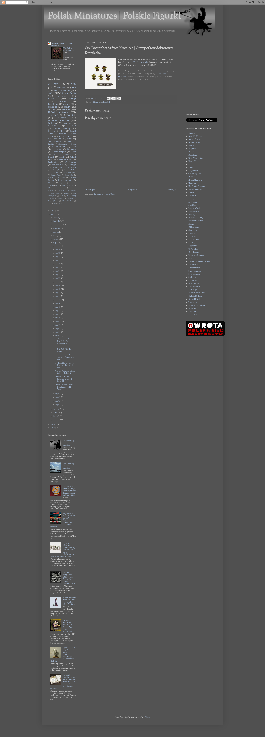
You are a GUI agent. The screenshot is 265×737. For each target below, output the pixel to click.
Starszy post (171, 189)
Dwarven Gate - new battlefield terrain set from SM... (63, 379)
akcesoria (61, 87)
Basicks (69, 139)
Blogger (148, 717)
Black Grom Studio (55, 139)
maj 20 (58, 285)
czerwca (56, 239)
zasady (67, 107)
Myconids (69, 175)
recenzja (72, 98)
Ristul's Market (53, 126)
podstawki (52, 107)
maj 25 (58, 267)
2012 (53, 428)
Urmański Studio (194, 299)
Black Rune (55, 193)
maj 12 (58, 310)
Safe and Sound (194, 268)
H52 (61, 196)
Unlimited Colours (67, 201)
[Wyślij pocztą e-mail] (108, 98)
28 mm (95, 102)
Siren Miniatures (54, 141)
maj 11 (58, 314)
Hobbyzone (57, 149)
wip (73, 83)
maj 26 (58, 264)
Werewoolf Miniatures (58, 120)
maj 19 (58, 289)
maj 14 (58, 303)
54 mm (73, 147)
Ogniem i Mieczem (195, 230)
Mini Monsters (65, 159)
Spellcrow (62, 96)
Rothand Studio (194, 265)
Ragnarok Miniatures (196, 255)
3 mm (73, 144)
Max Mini (192, 205)
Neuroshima (62, 144)
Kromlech (106, 102)
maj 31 (58, 246)
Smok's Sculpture (59, 152)
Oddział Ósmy (193, 227)
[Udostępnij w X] (114, 98)
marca (55, 413)
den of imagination (65, 180)
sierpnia (56, 232)
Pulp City (71, 115)
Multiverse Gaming (59, 147)
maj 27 (58, 260)
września (56, 228)
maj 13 (58, 307)
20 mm (62, 131)
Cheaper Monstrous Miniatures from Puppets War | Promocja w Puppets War (69, 626)
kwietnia (56, 409)
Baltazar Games (57, 165)
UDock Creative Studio (196, 293)
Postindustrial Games (62, 154)
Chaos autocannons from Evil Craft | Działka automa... (64, 349)
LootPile (55, 172)
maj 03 (58, 397)
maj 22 (58, 278)
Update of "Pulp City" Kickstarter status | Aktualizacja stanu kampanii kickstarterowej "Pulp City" (62, 654)
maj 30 (58, 249)
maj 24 (58, 271)
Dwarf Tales (192, 161)
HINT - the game (194, 177)
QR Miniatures (70, 162)
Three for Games (55, 188)
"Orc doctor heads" (140, 62)
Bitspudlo (51, 131)
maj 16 (58, 296)
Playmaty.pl (71, 165)
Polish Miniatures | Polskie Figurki (114, 16)
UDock (50, 177)
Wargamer (62, 101)
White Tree (62, 134)
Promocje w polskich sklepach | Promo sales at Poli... (65, 357)
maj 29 (58, 253)
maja (55, 243)
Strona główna (131, 189)
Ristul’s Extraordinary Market (199, 261)
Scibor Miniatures (62, 90)
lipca (55, 235)
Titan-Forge (53, 115)
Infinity (62, 157)
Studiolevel (72, 167)
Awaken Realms (70, 170)
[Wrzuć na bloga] (111, 98)
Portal (73, 152)
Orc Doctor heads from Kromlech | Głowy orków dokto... (63, 341)
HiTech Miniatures (195, 180)
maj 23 (58, 275)
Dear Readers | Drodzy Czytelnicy (68, 442)
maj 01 (58, 404)
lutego (55, 416)
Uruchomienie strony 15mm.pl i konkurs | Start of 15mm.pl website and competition (69, 490)
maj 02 (58, 401)
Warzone (66, 104)
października (58, 225)
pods (54, 203)
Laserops (70, 198)
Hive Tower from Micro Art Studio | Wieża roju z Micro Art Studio (69, 601)
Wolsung (52, 123)
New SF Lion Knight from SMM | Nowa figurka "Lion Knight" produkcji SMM (69, 578)
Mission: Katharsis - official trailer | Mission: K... (65, 372)
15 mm (51, 109)
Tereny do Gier (65, 136)
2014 (53, 214)
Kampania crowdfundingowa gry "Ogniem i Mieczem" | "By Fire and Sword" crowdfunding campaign (63, 681)
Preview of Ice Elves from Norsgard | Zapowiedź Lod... (64, 365)
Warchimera (71, 149)
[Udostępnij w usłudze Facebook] (117, 98)
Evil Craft (192, 164)
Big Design (61, 177)
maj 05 (58, 336)
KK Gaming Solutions (196, 186)
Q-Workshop (66, 123)
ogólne (51, 93)
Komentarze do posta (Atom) (104, 194)
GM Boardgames (194, 174)
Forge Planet (56, 175)
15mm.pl (55, 170)
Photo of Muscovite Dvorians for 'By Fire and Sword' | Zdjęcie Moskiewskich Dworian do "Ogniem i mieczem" (62, 549)
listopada (56, 221)
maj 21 (58, 282)
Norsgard (62, 117)
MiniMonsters (193, 211)
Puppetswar (53, 98)
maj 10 (58, 318)
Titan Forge (192, 290)
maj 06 (58, 332)
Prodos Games (53, 162)
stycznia (56, 420)
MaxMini (66, 109)
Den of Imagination (195, 158)
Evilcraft (51, 157)
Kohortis (60, 198)
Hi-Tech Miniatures (58, 112)
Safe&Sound (57, 167)
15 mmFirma (71, 190)
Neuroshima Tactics (195, 221)
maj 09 (58, 321)
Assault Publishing (62, 128)
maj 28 (58, 257)
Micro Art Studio (68, 93)
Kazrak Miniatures (69, 172)
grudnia (56, 218)
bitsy (100, 102)
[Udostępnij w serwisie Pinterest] (119, 98)
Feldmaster (66, 193)
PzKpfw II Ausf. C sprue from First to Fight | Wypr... (64, 387)
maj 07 (58, 328)
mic (49, 203)
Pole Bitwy (192, 236)
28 (57, 185)
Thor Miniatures (67, 185)
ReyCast (62, 183)
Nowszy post (90, 189)
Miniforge (51, 183)
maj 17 (58, 293)
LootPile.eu (192, 202)
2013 (53, 424)
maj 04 (58, 394)
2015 (53, 211)
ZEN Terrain (193, 315)
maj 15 (58, 300)
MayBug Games (53, 201)
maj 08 (58, 325)
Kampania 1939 (70, 126)
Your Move (61, 190)
